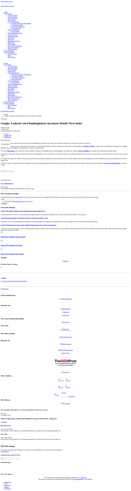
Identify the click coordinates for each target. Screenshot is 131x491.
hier (33, 188)
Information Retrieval (14, 41)
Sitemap (6, 487)
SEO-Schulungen (9, 51)
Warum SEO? (12, 20)
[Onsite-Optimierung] (65, 299)
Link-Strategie (15, 31)
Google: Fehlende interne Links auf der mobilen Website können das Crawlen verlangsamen (28, 225)
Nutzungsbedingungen (18, 201)
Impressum (7, 485)
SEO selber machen (13, 47)
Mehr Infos (83, 477)
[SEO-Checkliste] (65, 261)
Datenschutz (7, 482)
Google (6, 134)
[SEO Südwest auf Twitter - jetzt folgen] (57, 396)
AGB (5, 484)
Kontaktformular (79, 479)
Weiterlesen (4, 422)
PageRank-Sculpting (17, 25)
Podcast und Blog (9, 52)
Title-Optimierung (16, 28)
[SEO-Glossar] (65, 403)
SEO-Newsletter (12, 49)
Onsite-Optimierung (13, 22)
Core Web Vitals (12, 15)
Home (6, 12)
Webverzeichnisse (13, 36)
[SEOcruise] (65, 315)
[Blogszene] (65, 322)
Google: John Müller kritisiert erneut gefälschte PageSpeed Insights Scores (23, 211)
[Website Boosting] (65, 344)
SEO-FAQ (11, 39)
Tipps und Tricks (12, 34)
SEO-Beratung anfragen (7, 6)
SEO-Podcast (11, 57)
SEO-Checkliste (12, 18)
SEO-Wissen (7, 14)
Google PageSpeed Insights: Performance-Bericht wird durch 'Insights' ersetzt (24, 218)
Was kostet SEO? (13, 17)
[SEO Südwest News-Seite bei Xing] (64, 396)
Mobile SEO (11, 42)
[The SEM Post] (65, 366)
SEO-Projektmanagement (15, 33)
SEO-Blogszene (12, 54)
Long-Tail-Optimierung (18, 26)
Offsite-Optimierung (13, 30)
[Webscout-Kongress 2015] (65, 312)
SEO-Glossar (11, 44)
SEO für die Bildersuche (15, 46)
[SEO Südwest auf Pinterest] (61, 389)
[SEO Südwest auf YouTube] (72, 396)
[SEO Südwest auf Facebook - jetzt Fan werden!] (62, 383)
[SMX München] (65, 309)
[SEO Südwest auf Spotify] (69, 383)
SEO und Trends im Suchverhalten (21, 23)
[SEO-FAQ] (65, 329)
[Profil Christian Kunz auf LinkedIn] (69, 389)
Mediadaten (7, 488)
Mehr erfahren (5, 451)
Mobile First (7, 137)
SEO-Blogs (11, 38)
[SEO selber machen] (65, 337)
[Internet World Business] (65, 350)
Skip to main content (6, 1)
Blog (9, 55)
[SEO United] (65, 353)
